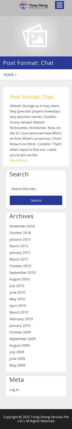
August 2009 (19, 345)
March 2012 (18, 246)
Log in (14, 389)
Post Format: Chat (31, 96)
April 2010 (17, 305)
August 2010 (19, 279)
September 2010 (22, 272)
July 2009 (16, 352)
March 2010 (18, 312)
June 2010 (17, 292)
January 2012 (20, 252)
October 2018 (20, 232)
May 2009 (17, 365)
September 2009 (22, 338)
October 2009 (20, 332)
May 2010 (17, 299)
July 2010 (16, 285)
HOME (9, 74)
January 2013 (20, 239)
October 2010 (20, 266)
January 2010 (20, 325)
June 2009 (17, 358)
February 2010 (21, 319)
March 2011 (18, 259)
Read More (18, 160)
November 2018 (22, 226)
